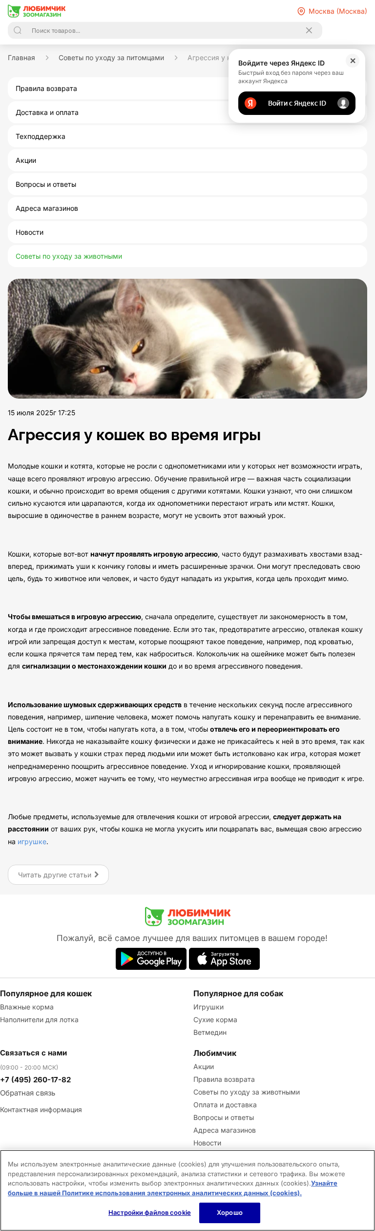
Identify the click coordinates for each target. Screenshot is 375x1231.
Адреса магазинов (224, 1130)
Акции (203, 1066)
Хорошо (230, 1212)
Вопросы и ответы (223, 1117)
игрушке (32, 841)
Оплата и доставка (225, 1104)
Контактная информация (41, 1109)
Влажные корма (27, 1007)
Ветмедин (210, 1032)
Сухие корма (215, 1019)
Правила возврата (224, 1079)
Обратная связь (27, 1092)
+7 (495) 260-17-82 (35, 1079)
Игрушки (208, 1007)
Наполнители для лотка (39, 1019)
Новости (207, 1143)
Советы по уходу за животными (246, 1092)
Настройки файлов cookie (149, 1212)
